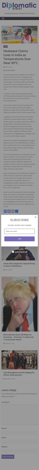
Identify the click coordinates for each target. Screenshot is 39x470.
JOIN (19, 239)
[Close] (35, 217)
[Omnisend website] (19, 250)
